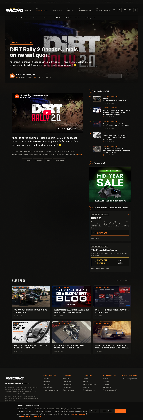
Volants (46, 378)
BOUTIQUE (57, 10)
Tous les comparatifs (110, 390)
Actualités (25, 18)
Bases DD (106, 384)
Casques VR (87, 387)
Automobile (67, 387)
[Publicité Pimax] (110, 184)
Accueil (15, 18)
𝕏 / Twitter (26, 161)
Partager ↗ (115, 76)
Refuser (94, 411)
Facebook (38, 161)
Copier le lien (59, 161)
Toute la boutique (89, 390)
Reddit (48, 161)
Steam (79, 155)
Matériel (66, 378)
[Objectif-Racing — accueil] (14, 10)
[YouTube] (125, 10)
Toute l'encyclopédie (129, 378)
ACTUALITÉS (42, 10)
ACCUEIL (27, 10)
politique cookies (78, 414)
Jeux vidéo (67, 381)
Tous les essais (68, 390)
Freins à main (48, 387)
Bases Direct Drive (89, 384)
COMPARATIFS (85, 10)
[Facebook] (119, 10)
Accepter (120, 411)
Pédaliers (46, 381)
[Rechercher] (114, 10)
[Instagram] (135, 10)
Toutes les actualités (50, 390)
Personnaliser (107, 411)
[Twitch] (130, 10)
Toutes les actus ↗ (123, 281)
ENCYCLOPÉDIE (103, 10)
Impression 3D (68, 384)
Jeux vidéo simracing (42, 18)
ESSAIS (70, 10)
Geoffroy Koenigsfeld (27, 75)
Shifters (46, 384)
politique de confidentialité (31, 416)
